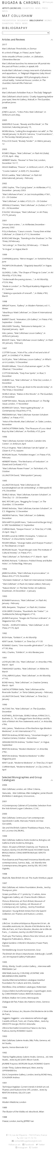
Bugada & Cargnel (21, 2)
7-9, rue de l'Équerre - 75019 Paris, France (27, 1135)
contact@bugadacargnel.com (28, 1140)
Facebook (29, 1144)
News (38, 8)
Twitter (42, 1144)
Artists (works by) (11, 8)
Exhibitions (28, 8)
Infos (5, 11)
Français (49, 2)
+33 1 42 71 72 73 (28, 1138)
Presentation (9, 20)
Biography (22, 20)
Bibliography (36, 20)
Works (48, 20)
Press (45, 8)
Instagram (22, 1147)
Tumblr (34, 1147)
